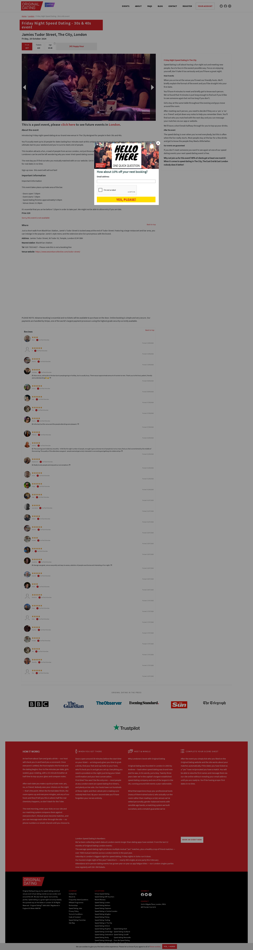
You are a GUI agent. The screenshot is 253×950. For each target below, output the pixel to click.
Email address (103, 176)
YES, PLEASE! (126, 199)
